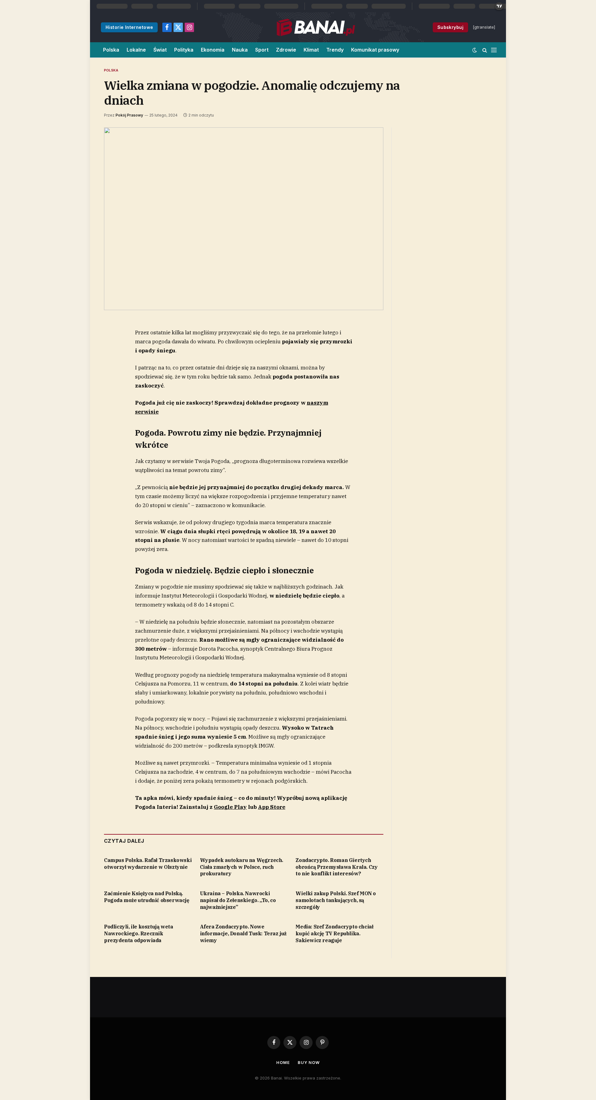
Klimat (311, 50)
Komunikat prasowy (375, 50)
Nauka (240, 50)
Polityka (183, 50)
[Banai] (316, 27)
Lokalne (136, 50)
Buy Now (308, 1062)
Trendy (335, 50)
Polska (111, 50)
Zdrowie (286, 50)
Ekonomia (212, 50)
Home (283, 1062)
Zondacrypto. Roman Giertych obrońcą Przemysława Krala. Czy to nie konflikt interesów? (336, 867)
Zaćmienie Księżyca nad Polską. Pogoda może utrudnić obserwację (146, 896)
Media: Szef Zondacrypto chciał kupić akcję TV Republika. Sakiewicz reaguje (334, 933)
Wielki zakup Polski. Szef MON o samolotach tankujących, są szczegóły (336, 900)
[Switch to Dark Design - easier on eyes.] (474, 50)
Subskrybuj (450, 27)
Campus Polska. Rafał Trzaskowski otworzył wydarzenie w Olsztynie (148, 863)
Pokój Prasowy (129, 115)
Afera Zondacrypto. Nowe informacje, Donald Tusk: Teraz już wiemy (243, 933)
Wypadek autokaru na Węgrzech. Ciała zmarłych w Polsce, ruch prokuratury (241, 867)
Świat (160, 50)
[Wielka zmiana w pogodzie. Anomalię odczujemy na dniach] (243, 218)
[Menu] (494, 50)
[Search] (484, 50)
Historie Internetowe (129, 27)
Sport (262, 50)
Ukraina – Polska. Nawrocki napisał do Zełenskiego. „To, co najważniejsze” (238, 900)
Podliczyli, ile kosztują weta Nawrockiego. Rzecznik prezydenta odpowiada (138, 933)
